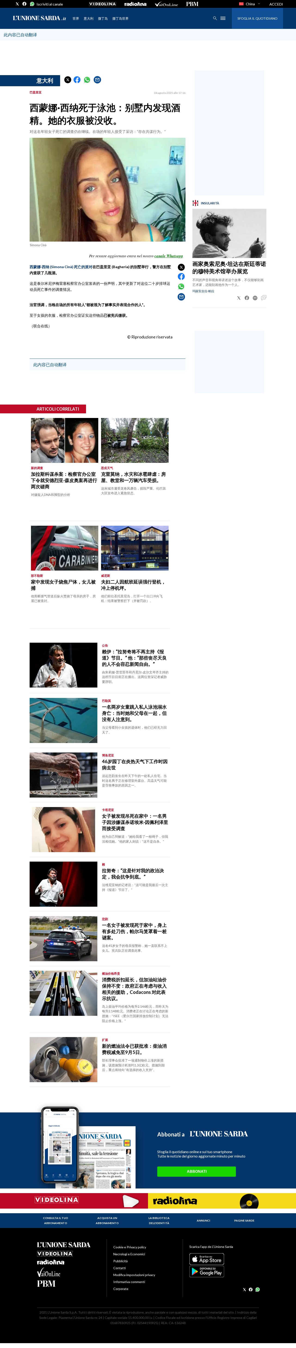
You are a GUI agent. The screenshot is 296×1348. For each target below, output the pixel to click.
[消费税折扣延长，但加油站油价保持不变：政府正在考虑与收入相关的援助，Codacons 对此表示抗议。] (63, 993)
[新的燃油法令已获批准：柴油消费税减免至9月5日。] (63, 1059)
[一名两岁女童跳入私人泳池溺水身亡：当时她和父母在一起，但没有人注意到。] (63, 720)
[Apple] (224, 1259)
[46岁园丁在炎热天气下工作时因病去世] (63, 775)
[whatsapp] (32, 4)
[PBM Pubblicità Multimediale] (192, 4)
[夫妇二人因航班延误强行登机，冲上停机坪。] (134, 548)
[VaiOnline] (166, 4)
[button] (67, 79)
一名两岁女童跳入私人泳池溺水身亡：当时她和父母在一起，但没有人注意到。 (134, 713)
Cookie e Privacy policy (129, 1247)
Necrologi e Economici (129, 1254)
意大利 (88, 18)
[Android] (224, 1271)
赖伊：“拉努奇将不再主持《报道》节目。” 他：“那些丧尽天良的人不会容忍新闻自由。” (134, 658)
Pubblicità (120, 1261)
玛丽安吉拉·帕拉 (203, 291)
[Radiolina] (135, 4)
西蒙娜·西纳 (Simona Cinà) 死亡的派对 (61, 266)
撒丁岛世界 (120, 18)
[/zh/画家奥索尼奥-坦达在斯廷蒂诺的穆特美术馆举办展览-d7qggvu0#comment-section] (263, 298)
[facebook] (24, 4)
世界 (76, 18)
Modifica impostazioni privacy (134, 1275)
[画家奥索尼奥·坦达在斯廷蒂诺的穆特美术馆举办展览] (229, 233)
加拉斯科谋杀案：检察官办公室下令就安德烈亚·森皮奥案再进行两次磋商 (64, 480)
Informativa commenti (129, 1282)
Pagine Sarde (244, 1220)
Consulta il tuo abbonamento (55, 1220)
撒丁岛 (103, 18)
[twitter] (17, 4)
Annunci (203, 1220)
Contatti (119, 1268)
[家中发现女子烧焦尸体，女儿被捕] (64, 548)
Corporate (120, 1289)
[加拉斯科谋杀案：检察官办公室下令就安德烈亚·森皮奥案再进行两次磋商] (64, 440)
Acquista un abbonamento (107, 1220)
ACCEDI (276, 4)
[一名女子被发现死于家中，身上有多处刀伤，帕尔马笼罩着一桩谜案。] (63, 938)
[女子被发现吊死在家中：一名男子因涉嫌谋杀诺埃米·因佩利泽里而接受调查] (63, 829)
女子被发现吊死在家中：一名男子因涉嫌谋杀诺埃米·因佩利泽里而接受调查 (135, 822)
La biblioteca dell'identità (159, 1220)
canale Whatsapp (168, 256)
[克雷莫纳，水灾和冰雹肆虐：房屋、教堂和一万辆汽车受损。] (134, 440)
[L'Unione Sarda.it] (39, 18)
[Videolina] (102, 4)
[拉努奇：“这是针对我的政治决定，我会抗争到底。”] (63, 884)
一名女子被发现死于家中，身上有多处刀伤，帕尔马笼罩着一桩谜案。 (134, 931)
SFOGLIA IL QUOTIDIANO (257, 18)
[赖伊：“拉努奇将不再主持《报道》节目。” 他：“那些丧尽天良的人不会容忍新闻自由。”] (63, 665)
